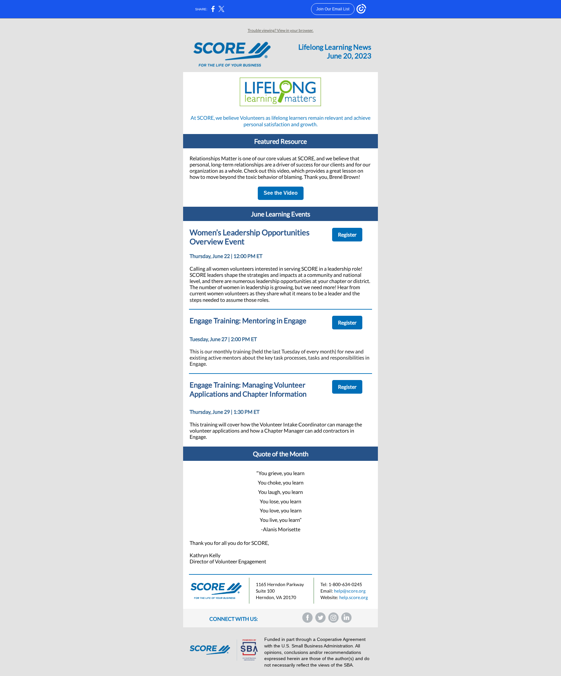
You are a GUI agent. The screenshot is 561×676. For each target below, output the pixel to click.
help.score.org (353, 597)
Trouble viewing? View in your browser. (281, 30)
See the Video (281, 193)
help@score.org (350, 591)
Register (347, 234)
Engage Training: (216, 384)
